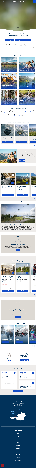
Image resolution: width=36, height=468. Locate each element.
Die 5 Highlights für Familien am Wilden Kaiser (8, 377)
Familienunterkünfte (23, 152)
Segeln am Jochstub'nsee (20, 277)
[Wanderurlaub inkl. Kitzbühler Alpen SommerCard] (23, 179)
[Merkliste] (1, 1)
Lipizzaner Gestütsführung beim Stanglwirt (7, 277)
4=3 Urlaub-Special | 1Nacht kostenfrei (7, 187)
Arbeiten (18, 444)
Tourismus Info (18, 432)
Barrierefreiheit (18, 460)
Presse (18, 433)
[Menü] (34, 1)
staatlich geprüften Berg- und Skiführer (25, 111)
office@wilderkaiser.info (18, 405)
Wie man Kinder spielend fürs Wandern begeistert (25, 387)
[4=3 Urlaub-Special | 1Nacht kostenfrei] (8, 179)
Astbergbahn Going (21, 137)
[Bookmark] (13, 175)
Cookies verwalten (18, 459)
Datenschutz (18, 457)
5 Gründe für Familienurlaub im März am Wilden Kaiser (26, 377)
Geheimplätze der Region (16, 115)
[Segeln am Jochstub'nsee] (23, 269)
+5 (27, 272)
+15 (12, 182)
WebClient (18, 448)
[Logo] (18, 1)
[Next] (34, 198)
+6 (12, 272)
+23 (27, 182)
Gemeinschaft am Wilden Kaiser (18, 441)
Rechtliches (18, 453)
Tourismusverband (18, 430)
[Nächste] (3, 224)
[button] (34, 145)
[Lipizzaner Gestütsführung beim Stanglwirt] (8, 269)
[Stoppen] (18, 27)
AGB (18, 456)
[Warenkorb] (3, 1)
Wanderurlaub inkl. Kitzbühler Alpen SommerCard (21, 188)
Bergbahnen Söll (7, 137)
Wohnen (18, 442)
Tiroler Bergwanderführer (7, 113)
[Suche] (31, 1)
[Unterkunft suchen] (2, 465)
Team (18, 435)
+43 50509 (18, 404)
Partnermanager (18, 447)
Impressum (18, 454)
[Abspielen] (18, 213)
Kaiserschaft (18, 445)
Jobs (18, 436)
